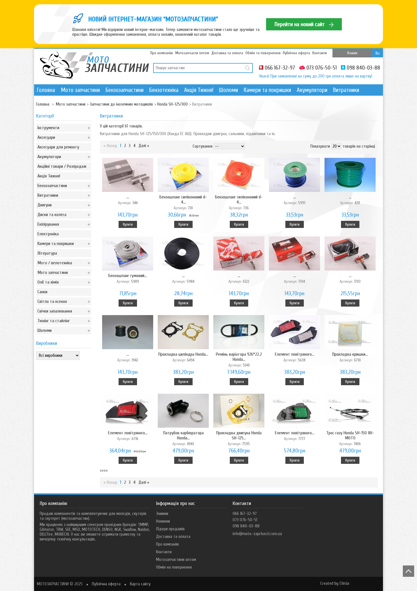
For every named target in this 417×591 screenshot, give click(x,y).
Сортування (202, 146)
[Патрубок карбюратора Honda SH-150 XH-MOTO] (183, 411)
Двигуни (44, 205)
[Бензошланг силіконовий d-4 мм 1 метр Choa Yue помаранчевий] (238, 175)
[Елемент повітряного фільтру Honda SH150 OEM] (294, 332)
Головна (46, 90)
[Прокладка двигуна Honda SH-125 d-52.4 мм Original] (238, 411)
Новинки (163, 521)
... (128, 199)
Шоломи (228, 90)
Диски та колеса (51, 214)
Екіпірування (48, 224)
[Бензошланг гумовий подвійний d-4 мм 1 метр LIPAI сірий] (127, 254)
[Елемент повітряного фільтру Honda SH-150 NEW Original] (294, 411)
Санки (42, 291)
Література (47, 253)
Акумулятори (312, 90)
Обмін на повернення (174, 567)
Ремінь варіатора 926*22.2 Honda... (239, 359)
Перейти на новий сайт (300, 24)
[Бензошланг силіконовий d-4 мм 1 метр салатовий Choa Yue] (183, 175)
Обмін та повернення (263, 53)
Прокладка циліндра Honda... (183, 357)
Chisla (344, 583)
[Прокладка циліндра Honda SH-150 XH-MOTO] (183, 332)
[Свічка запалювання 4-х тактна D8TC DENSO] (238, 254)
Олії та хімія (48, 282)
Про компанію (161, 53)
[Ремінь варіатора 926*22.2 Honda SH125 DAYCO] (238, 332)
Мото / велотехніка (54, 262)
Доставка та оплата (227, 53)
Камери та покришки (267, 90)
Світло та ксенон (52, 301)
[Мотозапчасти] (94, 66)
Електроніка (48, 233)
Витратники (346, 90)
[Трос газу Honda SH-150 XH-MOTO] (350, 411)
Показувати (320, 146)
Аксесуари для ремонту (58, 147)
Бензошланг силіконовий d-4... (183, 202)
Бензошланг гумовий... (127, 278)
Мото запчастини (80, 90)
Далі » (143, 145)
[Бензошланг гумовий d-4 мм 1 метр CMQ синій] (294, 175)
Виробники (46, 343)
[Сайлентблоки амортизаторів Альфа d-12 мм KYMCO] (127, 332)
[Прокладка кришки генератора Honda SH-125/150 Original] (350, 332)
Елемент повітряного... (294, 357)
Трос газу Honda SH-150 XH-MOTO (350, 438)
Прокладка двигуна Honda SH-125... (239, 438)
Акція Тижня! (198, 90)
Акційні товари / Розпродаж (62, 166)
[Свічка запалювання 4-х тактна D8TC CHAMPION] (294, 254)
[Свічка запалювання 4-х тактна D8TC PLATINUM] (350, 254)
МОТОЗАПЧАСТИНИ (53, 584)
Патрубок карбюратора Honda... (183, 438)
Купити (128, 224)
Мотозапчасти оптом (192, 53)
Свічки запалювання (54, 311)
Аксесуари (46, 137)
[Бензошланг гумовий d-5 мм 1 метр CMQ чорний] (183, 254)
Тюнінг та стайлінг (53, 320)
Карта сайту (140, 584)
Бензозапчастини (125, 90)
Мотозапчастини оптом (176, 559)
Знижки (162, 513)
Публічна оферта (296, 53)
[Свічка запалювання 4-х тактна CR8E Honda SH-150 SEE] (127, 175)
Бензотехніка (163, 90)
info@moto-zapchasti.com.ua (257, 533)
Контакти (319, 53)
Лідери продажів (170, 529)
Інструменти (48, 127)
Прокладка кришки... (350, 357)
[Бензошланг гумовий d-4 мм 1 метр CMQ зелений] (350, 175)
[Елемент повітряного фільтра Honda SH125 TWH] (127, 411)
